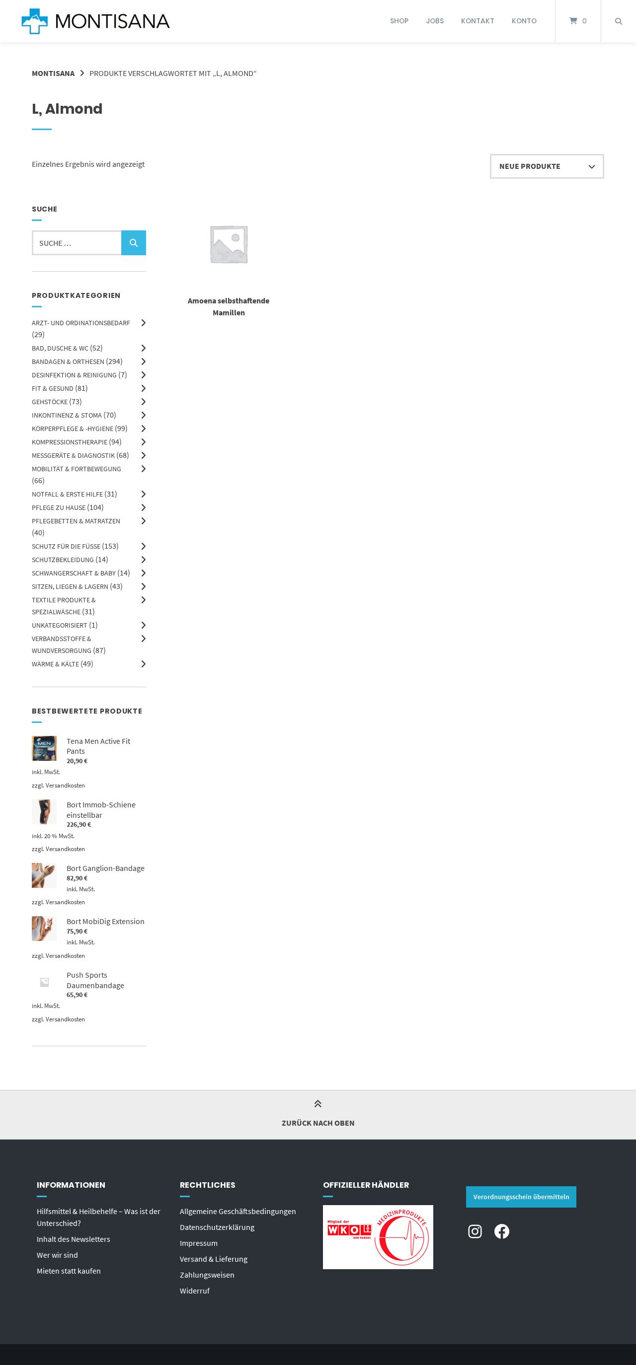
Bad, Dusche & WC (60, 348)
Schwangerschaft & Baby (74, 573)
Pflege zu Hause (58, 507)
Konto (524, 21)
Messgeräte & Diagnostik (73, 455)
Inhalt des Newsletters (73, 1239)
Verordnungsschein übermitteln (521, 1196)
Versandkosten (65, 785)
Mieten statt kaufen (69, 1271)
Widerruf (195, 1290)
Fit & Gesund (53, 388)
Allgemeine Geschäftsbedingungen (238, 1211)
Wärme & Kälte (55, 663)
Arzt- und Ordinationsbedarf (81, 322)
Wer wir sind (57, 1255)
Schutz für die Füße (66, 546)
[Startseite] (95, 21)
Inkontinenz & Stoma (67, 415)
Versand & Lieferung (213, 1259)
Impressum (199, 1243)
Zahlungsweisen (207, 1275)
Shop (399, 21)
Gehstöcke (50, 401)
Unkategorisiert (59, 625)
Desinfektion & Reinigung (74, 374)
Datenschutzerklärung (217, 1227)
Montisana (53, 73)
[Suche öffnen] (618, 21)
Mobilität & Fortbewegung (76, 468)
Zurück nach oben (318, 1123)
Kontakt (477, 21)
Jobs (435, 21)
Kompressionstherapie (69, 441)
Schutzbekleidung (63, 559)
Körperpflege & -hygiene (72, 428)
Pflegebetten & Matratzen (76, 520)
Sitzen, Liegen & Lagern (70, 586)
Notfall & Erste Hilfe (67, 494)
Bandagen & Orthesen (68, 361)
